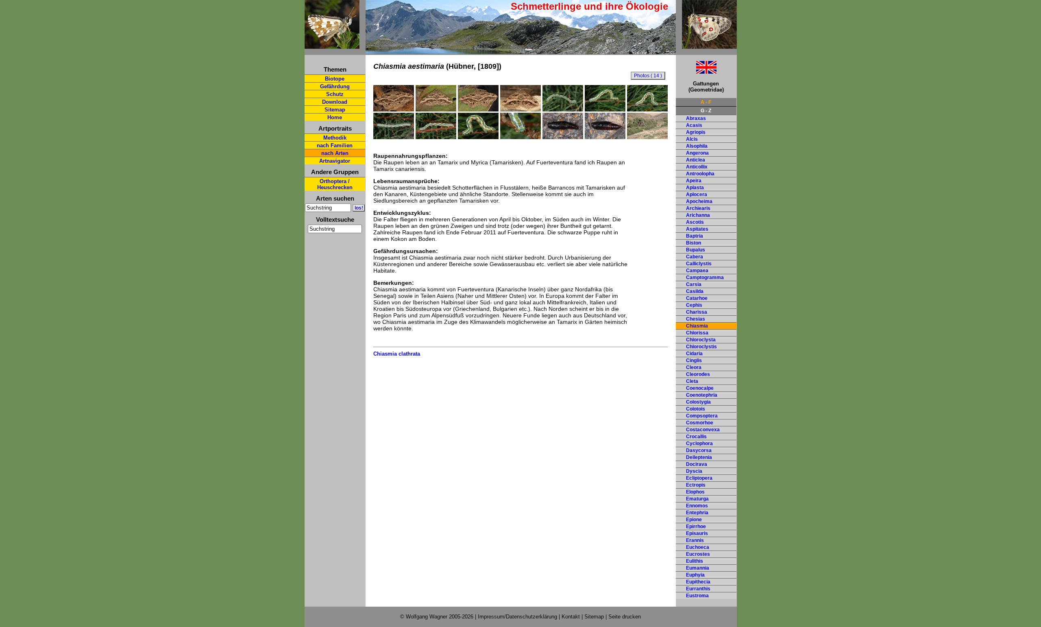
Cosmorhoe (699, 423)
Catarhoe (697, 298)
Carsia (693, 284)
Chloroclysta (701, 340)
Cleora (693, 367)
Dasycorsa (699, 450)
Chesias (695, 319)
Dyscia (694, 471)
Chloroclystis (701, 347)
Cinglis (694, 360)
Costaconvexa (703, 430)
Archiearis (698, 208)
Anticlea (695, 160)
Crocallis (696, 436)
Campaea (697, 270)
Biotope (334, 79)
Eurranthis (698, 589)
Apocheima (699, 201)
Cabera (694, 257)
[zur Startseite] (332, 45)
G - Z (706, 111)
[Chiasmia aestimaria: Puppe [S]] (562, 137)
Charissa (696, 312)
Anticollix (697, 167)
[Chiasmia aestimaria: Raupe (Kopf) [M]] (520, 137)
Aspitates (697, 229)
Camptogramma (705, 277)
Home (334, 117)
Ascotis (695, 222)
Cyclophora (699, 443)
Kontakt (571, 617)
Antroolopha (700, 174)
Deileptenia (699, 457)
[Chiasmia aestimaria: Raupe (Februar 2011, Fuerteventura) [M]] (562, 109)
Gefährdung (335, 86)
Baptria (694, 236)
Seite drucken (624, 617)
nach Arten (334, 153)
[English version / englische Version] (696, 71)
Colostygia (698, 402)
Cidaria (694, 353)
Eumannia (697, 568)
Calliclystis (699, 264)
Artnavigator (334, 161)
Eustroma (697, 596)
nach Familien (335, 145)
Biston (693, 243)
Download (334, 102)
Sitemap (334, 110)
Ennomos (697, 506)
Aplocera (696, 194)
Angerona (697, 153)
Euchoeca (697, 547)
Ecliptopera (699, 478)
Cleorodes (698, 374)
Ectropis (696, 485)
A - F (706, 102)
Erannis (695, 540)
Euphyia (695, 575)
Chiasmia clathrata (396, 354)
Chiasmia (697, 326)
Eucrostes (698, 554)
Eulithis (694, 561)
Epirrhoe (696, 526)
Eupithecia (698, 582)
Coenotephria (701, 395)
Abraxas (696, 118)
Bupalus (695, 250)
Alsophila (697, 146)
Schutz (335, 94)
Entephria (697, 513)
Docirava (696, 464)
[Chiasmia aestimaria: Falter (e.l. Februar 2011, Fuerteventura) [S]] (393, 109)
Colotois (695, 409)
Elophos (695, 492)
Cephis (694, 305)
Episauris (697, 533)
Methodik (334, 138)
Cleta (692, 381)
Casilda (694, 291)
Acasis (694, 125)
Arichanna (698, 215)
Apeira (693, 181)
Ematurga (697, 499)
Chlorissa (697, 333)
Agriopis (696, 132)
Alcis (692, 139)
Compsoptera (702, 416)
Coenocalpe (700, 388)
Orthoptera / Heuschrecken (335, 184)
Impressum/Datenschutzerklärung (517, 617)
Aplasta (695, 187)
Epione (694, 519)
